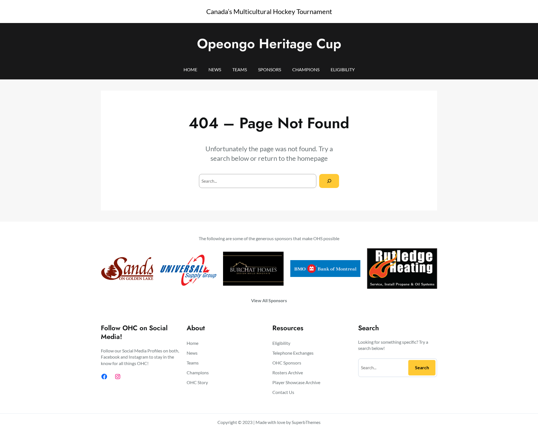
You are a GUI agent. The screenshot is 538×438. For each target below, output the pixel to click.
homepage (312, 158)
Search (422, 367)
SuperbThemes (306, 422)
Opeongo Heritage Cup (269, 43)
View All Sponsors (269, 300)
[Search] (329, 181)
